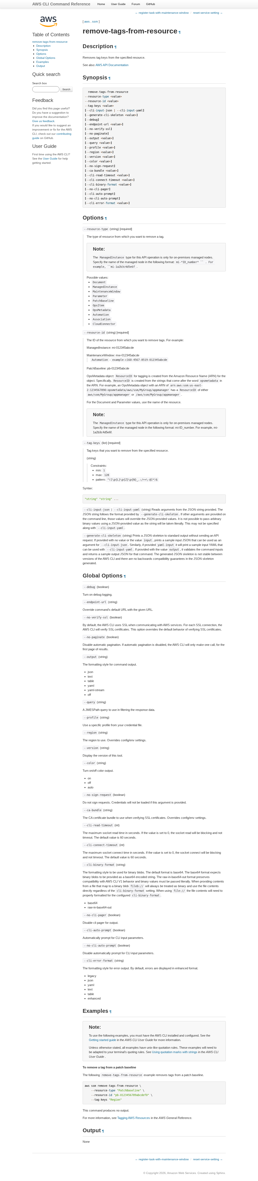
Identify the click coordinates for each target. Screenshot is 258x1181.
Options (41, 53)
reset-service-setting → (208, 12)
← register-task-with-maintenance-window (162, 12)
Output (40, 65)
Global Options (45, 57)
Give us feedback (43, 121)
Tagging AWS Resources (133, 1118)
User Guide (118, 4)
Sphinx (220, 1173)
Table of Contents (51, 34)
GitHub (150, 4)
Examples (42, 61)
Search (66, 89)
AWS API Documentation (112, 65)
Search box (39, 83)
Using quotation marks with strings (174, 1052)
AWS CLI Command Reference (61, 4)
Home (101, 4)
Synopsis (42, 49)
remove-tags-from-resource (50, 41)
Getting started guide (102, 1040)
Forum (136, 4)
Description (43, 45)
